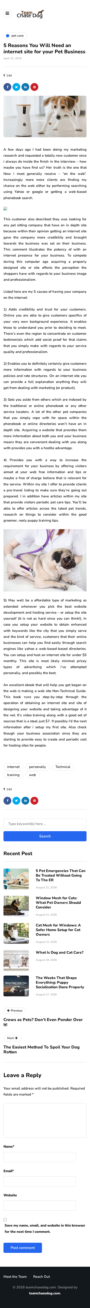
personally (37, 766)
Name (8, 1146)
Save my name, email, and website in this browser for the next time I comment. (45, 1228)
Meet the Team (15, 1276)
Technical (62, 766)
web (32, 775)
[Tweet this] (16, 87)
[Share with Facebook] (7, 87)
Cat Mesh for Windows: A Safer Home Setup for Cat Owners (58, 930)
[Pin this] (34, 87)
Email (8, 1171)
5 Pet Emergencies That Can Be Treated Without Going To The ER (61, 875)
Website (10, 1195)
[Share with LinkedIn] (25, 87)
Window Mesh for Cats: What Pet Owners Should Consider (58, 903)
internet (13, 766)
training (13, 775)
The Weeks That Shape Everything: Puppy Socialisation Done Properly (60, 982)
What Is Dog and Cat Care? (59, 952)
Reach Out (41, 1276)
